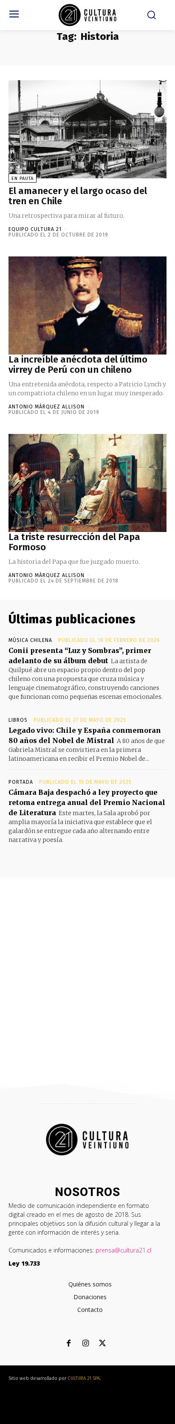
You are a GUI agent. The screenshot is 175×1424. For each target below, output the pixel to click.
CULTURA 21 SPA (84, 1378)
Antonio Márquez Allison (46, 407)
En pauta (22, 178)
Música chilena (30, 640)
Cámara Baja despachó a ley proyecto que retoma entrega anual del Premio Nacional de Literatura (86, 802)
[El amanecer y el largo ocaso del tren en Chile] (87, 129)
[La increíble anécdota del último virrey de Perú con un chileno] (87, 305)
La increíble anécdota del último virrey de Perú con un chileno (77, 364)
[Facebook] (68, 1344)
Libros (18, 720)
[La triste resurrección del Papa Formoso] (87, 483)
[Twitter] (102, 1344)
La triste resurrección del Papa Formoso (74, 542)
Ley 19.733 (24, 1263)
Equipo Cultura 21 (35, 229)
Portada (20, 782)
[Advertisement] (87, 969)
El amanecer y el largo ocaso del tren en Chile (77, 196)
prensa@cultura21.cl (123, 1250)
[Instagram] (85, 1344)
